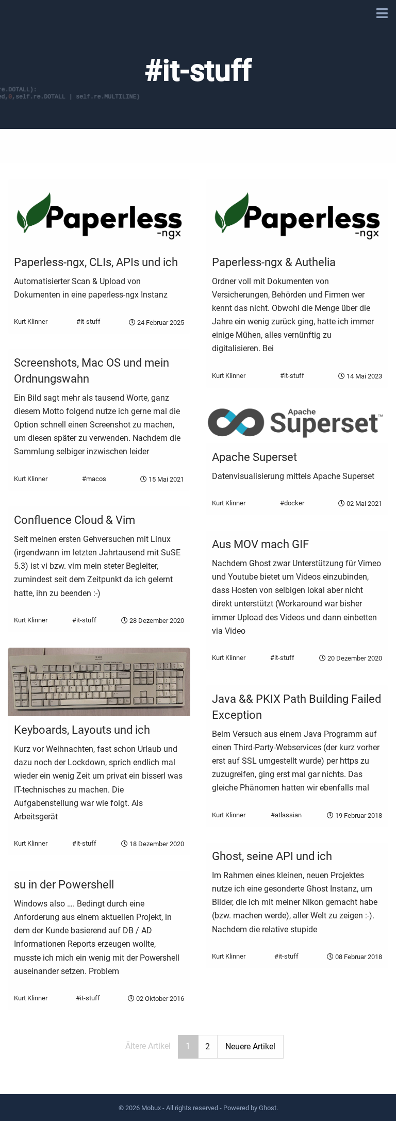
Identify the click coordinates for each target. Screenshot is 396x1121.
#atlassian (286, 815)
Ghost (267, 1108)
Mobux (151, 1108)
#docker (292, 503)
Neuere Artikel (250, 1046)
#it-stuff (88, 322)
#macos (94, 479)
